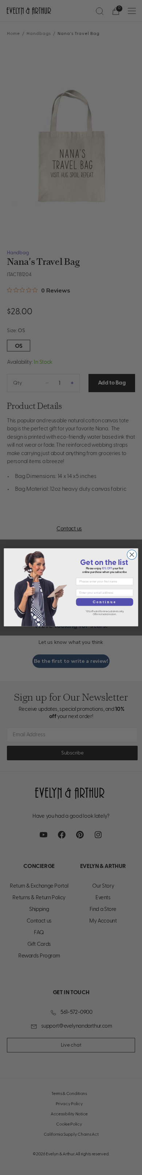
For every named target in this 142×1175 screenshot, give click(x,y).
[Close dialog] (132, 554)
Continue (105, 602)
